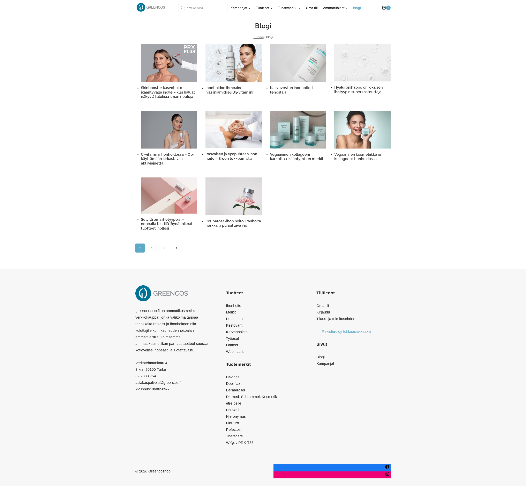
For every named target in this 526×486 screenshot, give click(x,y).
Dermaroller (235, 390)
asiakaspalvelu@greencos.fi (158, 383)
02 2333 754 (145, 376)
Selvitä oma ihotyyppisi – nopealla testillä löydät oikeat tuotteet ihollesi (167, 223)
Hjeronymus (236, 416)
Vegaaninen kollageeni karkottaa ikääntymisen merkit (296, 156)
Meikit (231, 312)
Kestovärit (234, 325)
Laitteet (232, 345)
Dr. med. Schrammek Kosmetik (251, 397)
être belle (233, 403)
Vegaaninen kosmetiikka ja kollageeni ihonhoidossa (357, 156)
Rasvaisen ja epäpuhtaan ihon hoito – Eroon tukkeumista (231, 156)
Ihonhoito (233, 306)
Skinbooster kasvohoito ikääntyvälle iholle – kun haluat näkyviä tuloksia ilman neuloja (168, 92)
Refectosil (234, 430)
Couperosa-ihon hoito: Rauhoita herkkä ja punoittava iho (233, 223)
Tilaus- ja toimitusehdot (335, 319)
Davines (232, 377)
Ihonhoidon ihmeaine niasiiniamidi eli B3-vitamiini (229, 90)
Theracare (234, 436)
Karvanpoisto (237, 332)
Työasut (232, 338)
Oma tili (312, 8)
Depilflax (233, 384)
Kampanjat (325, 363)
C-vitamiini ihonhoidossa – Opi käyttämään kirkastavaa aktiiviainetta (167, 158)
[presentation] (169, 63)
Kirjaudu (323, 312)
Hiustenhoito (236, 319)
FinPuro (232, 423)
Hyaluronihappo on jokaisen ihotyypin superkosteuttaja (358, 89)
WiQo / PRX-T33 (240, 443)
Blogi (357, 8)
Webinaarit (235, 352)
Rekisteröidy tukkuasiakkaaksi (346, 331)
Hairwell (232, 410)
